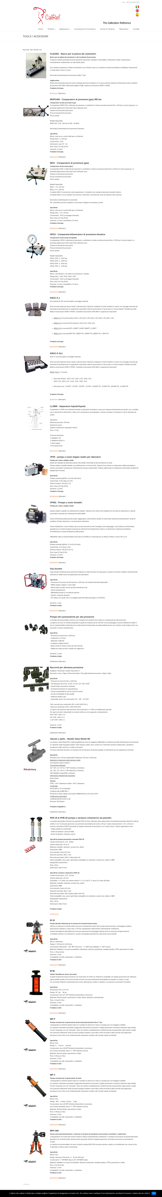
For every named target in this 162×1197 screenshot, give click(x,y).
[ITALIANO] (137, 8)
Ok (154, 1193)
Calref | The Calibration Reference (79, 13)
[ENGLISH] (137, 12)
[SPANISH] (137, 16)
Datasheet (54, 93)
